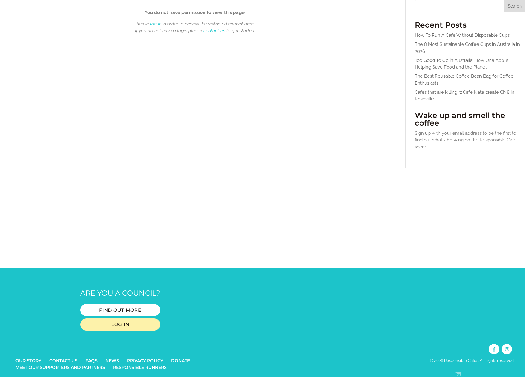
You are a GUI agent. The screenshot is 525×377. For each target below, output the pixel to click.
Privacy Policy (145, 360)
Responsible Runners (140, 367)
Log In (120, 324)
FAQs (91, 360)
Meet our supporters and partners (60, 367)
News (112, 360)
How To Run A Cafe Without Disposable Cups (462, 35)
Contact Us (63, 360)
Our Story (28, 360)
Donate (180, 360)
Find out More (120, 310)
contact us (214, 30)
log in (155, 24)
